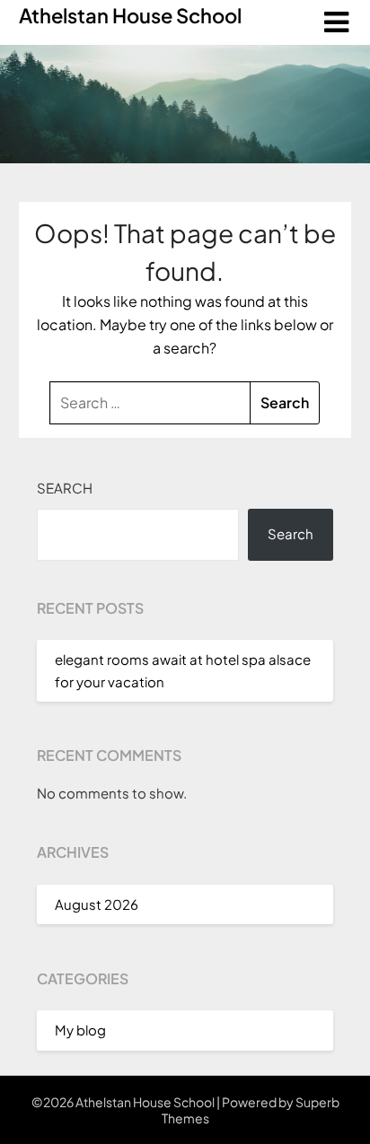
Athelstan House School (130, 15)
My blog (80, 1029)
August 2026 (96, 904)
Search (64, 487)
